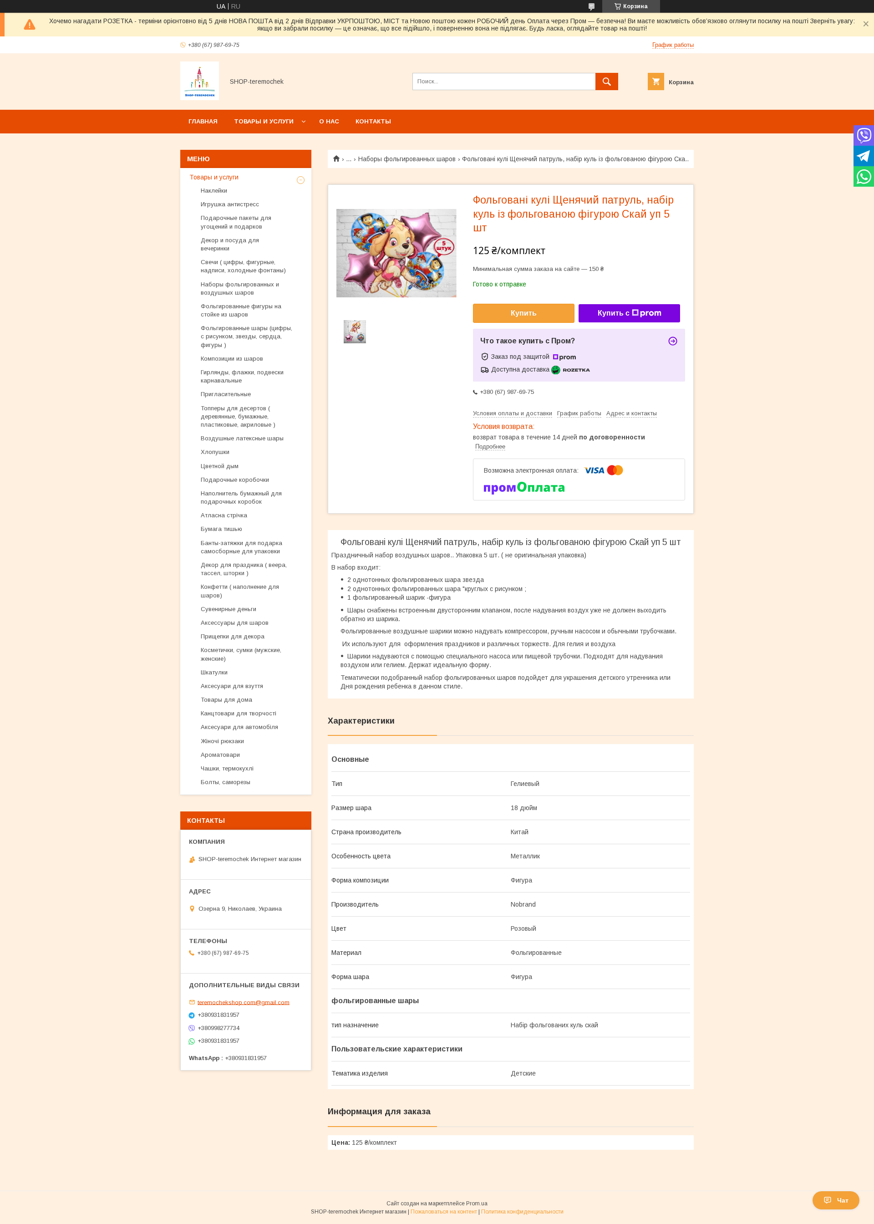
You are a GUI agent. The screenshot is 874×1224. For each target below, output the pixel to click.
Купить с (614, 313)
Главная (203, 121)
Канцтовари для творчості (238, 713)
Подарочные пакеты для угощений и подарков (236, 222)
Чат (843, 1200)
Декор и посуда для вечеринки (230, 244)
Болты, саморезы (225, 782)
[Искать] (606, 81)
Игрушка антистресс (230, 204)
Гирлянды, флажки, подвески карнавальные (242, 376)
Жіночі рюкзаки (222, 741)
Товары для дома (226, 699)
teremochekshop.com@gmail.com (244, 1002)
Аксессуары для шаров (235, 622)
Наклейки (214, 190)
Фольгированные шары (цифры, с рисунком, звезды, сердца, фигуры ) (246, 336)
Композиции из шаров (232, 358)
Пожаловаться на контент (444, 1212)
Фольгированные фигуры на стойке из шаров (241, 310)
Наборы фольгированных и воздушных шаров (240, 288)
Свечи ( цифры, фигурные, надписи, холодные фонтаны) (243, 266)
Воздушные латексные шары (242, 438)
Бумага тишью (221, 528)
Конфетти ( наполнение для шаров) (240, 590)
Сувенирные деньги (228, 609)
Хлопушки (215, 452)
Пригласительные (226, 394)
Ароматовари (220, 754)
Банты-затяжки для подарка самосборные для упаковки (241, 547)
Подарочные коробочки (235, 479)
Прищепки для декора (232, 636)
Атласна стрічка (224, 515)
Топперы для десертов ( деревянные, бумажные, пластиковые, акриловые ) (238, 416)
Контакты (373, 121)
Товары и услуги (264, 121)
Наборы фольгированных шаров (407, 159)
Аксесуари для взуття (232, 686)
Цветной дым (220, 466)
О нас (329, 121)
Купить (524, 313)
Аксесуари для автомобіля (239, 727)
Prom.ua (477, 1203)
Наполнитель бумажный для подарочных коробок (241, 497)
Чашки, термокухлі (227, 768)
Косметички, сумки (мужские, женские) (241, 654)
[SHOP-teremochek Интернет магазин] (199, 98)
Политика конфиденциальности (522, 1212)
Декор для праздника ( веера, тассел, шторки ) (244, 568)
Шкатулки (214, 672)
